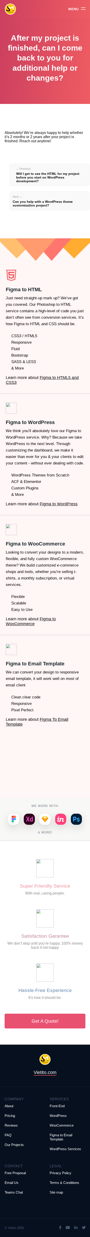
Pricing (10, 1116)
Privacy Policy (60, 1173)
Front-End (57, 1106)
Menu (73, 9)
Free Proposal (15, 1173)
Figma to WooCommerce (31, 621)
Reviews (11, 1125)
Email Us (11, 1183)
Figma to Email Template (61, 1137)
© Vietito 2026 (14, 1228)
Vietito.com (45, 1072)
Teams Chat (14, 1192)
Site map (56, 1192)
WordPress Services (65, 1149)
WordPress (58, 1116)
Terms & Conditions (64, 1183)
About (9, 1106)
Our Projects (14, 1145)
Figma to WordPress (59, 504)
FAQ (8, 1135)
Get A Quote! (45, 1021)
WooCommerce (62, 1125)
